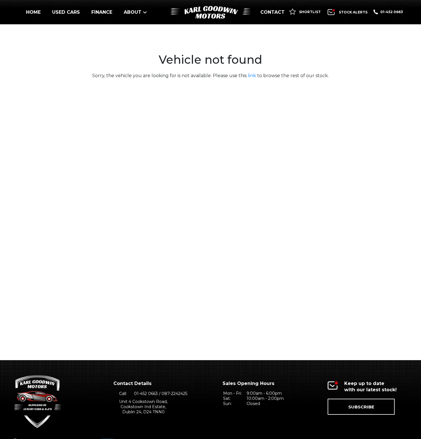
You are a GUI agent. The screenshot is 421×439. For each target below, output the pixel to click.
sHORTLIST (309, 12)
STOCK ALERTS (353, 12)
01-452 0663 (391, 12)
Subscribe (361, 407)
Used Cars (66, 12)
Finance (101, 12)
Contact (272, 12)
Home (33, 12)
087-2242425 (174, 393)
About (132, 12)
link (252, 75)
